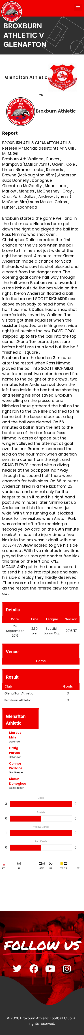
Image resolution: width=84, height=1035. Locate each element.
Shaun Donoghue (17, 781)
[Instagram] (66, 968)
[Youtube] (50, 968)
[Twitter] (17, 968)
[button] (78, 7)
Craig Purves (14, 750)
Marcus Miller (15, 735)
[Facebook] (33, 968)
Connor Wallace (15, 765)
